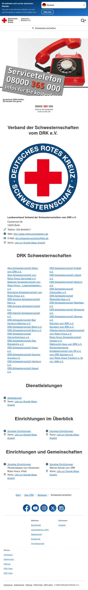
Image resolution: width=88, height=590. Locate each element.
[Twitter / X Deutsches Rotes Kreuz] (52, 508)
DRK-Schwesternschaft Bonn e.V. (24, 330)
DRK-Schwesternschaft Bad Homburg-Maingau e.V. (21, 321)
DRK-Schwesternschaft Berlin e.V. (24, 326)
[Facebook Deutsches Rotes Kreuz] (26, 508)
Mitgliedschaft (14, 398)
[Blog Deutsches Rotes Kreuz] (61, 508)
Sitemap (7, 564)
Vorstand (62, 525)
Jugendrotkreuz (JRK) (40, 529)
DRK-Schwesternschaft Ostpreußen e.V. (61, 290)
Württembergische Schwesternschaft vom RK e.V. (65, 349)
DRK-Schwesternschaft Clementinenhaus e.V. (19, 335)
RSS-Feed (8, 568)
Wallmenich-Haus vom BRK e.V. (66, 344)
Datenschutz (9, 559)
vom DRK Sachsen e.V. (61, 354)
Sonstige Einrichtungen (19, 431)
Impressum (8, 554)
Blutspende (35, 539)
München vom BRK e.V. (62, 323)
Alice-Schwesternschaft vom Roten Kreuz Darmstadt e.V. (21, 276)
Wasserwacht (36, 534)
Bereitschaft (36, 525)
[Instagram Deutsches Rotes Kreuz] (44, 508)
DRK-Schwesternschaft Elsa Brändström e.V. (21, 342)
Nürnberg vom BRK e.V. (62, 326)
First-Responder (37, 543)
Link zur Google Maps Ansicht (30, 242)
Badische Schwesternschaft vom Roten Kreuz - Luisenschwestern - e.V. (24, 285)
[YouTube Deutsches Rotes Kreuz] (35, 508)
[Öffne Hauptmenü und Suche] (83, 20)
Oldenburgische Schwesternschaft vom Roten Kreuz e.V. (67, 332)
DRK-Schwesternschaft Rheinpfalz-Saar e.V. (61, 297)
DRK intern (8, 573)
